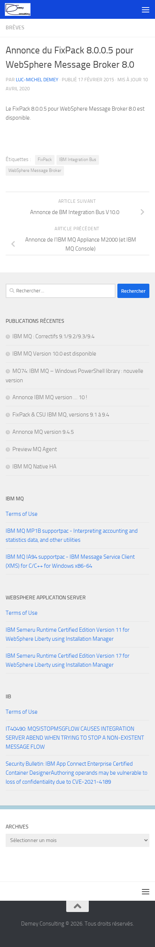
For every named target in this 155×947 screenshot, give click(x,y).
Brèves (15, 27)
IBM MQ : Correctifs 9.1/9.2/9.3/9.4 (53, 336)
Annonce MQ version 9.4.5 (43, 432)
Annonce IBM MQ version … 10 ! (49, 397)
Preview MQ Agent (34, 449)
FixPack (45, 159)
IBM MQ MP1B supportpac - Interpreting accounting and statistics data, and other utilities (72, 535)
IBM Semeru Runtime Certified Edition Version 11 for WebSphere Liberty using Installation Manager (67, 634)
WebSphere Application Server (46, 597)
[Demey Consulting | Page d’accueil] (22, 9)
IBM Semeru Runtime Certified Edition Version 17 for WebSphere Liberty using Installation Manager (67, 660)
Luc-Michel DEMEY (37, 79)
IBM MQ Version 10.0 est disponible (54, 353)
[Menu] (145, 9)
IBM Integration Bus (77, 159)
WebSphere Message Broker (34, 170)
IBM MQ (15, 499)
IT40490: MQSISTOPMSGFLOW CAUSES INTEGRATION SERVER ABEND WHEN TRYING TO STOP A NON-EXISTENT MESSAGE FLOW (75, 737)
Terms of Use (22, 514)
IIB (8, 696)
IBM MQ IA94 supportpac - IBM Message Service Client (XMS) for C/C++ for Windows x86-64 (70, 561)
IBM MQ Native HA (34, 466)
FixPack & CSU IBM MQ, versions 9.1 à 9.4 (60, 414)
